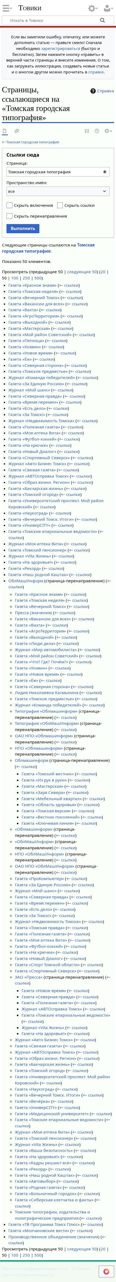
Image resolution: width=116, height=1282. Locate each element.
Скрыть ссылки (79, 205)
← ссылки (69, 285)
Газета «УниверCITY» (29, 525)
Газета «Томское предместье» (38, 371)
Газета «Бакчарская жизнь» (35, 488)
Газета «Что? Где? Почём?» (41, 661)
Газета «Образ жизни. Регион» (39, 482)
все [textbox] (11, 191)
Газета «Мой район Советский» (40, 334)
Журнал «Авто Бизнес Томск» (37, 463)
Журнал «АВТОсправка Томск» (38, 476)
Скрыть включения (33, 205)
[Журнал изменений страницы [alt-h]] (97, 131)
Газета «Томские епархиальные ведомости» (52, 531)
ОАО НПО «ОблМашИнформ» (44, 866)
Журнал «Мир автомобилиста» (46, 649)
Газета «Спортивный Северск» (39, 457)
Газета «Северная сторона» (36, 365)
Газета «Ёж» (20, 359)
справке (96, 72)
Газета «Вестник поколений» (51, 817)
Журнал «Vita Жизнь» (29, 556)
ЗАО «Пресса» (29, 977)
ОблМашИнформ (25, 580)
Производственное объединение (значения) (54, 1236)
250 (26, 277)
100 (14, 277)
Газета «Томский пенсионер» (37, 550)
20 (103, 271)
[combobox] (58, 171)
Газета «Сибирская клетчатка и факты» (54, 1199)
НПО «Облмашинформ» (39, 748)
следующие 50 (82, 271)
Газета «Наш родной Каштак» (38, 574)
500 (38, 277)
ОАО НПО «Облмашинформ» (44, 735)
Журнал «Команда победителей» (41, 377)
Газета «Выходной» (27, 322)
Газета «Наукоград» (28, 513)
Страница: (17, 163)
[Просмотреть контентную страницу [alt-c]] (5, 131)
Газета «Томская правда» (40, 927)
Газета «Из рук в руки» (44, 780)
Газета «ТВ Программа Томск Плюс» (44, 1224)
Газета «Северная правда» (35, 396)
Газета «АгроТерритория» (34, 316)
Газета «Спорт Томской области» (47, 964)
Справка (105, 90)
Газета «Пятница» (26, 340)
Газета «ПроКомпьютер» (39, 878)
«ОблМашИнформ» (34, 841)
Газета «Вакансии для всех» (36, 303)
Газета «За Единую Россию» (36, 383)
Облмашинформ (31, 760)
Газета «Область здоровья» (49, 804)
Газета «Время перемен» (33, 402)
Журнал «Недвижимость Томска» (41, 420)
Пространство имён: (26, 182)
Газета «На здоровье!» (30, 562)
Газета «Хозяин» (24, 346)
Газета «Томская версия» (46, 810)
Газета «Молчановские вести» (38, 1230)
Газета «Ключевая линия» (48, 823)
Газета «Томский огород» (33, 494)
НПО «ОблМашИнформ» (39, 854)
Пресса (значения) (33, 612)
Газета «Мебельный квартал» (52, 798)
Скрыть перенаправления (40, 216)
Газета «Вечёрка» (32, 1101)
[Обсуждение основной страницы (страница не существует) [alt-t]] (17, 131)
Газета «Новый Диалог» (32, 451)
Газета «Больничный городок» (46, 1193)
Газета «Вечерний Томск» (34, 297)
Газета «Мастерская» (29, 328)
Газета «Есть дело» (27, 408)
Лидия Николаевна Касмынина (47, 692)
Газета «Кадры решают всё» (43, 1162)
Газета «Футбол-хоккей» (32, 439)
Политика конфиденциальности (34, 1268)
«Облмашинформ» (34, 829)
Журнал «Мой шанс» (29, 390)
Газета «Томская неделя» (33, 291)
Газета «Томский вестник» (48, 773)
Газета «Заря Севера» (43, 792)
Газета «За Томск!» (26, 414)
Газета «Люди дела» (35, 643)
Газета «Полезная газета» (34, 426)
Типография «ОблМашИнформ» (47, 723)
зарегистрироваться (60, 48)
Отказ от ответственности (28, 1274)
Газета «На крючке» (28, 445)
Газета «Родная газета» (38, 1187)
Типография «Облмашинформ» (46, 711)
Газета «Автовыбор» (35, 1181)
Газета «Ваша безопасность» (44, 1150)
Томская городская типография (32, 142)
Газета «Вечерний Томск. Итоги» (41, 519)
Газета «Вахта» (23, 309)
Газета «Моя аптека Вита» (34, 432)
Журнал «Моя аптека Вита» (35, 543)
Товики (29, 8)
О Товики (80, 1268)
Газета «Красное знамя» (32, 285)
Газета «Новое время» (30, 353)
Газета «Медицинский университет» (52, 1113)
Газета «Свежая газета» (32, 469)
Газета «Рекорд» (24, 568)
